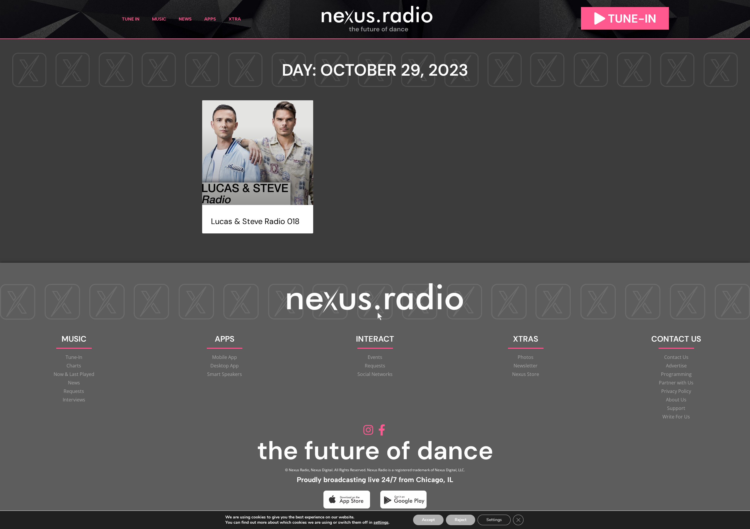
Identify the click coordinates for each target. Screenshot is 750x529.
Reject (460, 520)
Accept (428, 520)
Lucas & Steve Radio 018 (255, 221)
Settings (494, 520)
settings (381, 522)
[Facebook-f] (381, 430)
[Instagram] (368, 430)
